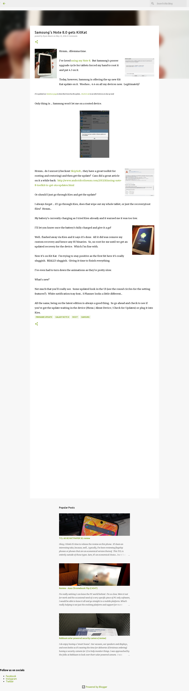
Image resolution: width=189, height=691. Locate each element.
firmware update (44, 317)
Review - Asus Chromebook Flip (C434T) (78, 588)
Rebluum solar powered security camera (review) (82, 638)
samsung (85, 317)
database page (52, 94)
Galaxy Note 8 (62, 317)
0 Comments (72, 36)
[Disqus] (94, 375)
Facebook (11, 676)
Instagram (11, 678)
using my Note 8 (80, 60)
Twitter (10, 681)
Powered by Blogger (96, 687)
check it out (85, 94)
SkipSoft (76, 171)
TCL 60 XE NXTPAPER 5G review (74, 538)
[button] (36, 42)
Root (75, 317)
